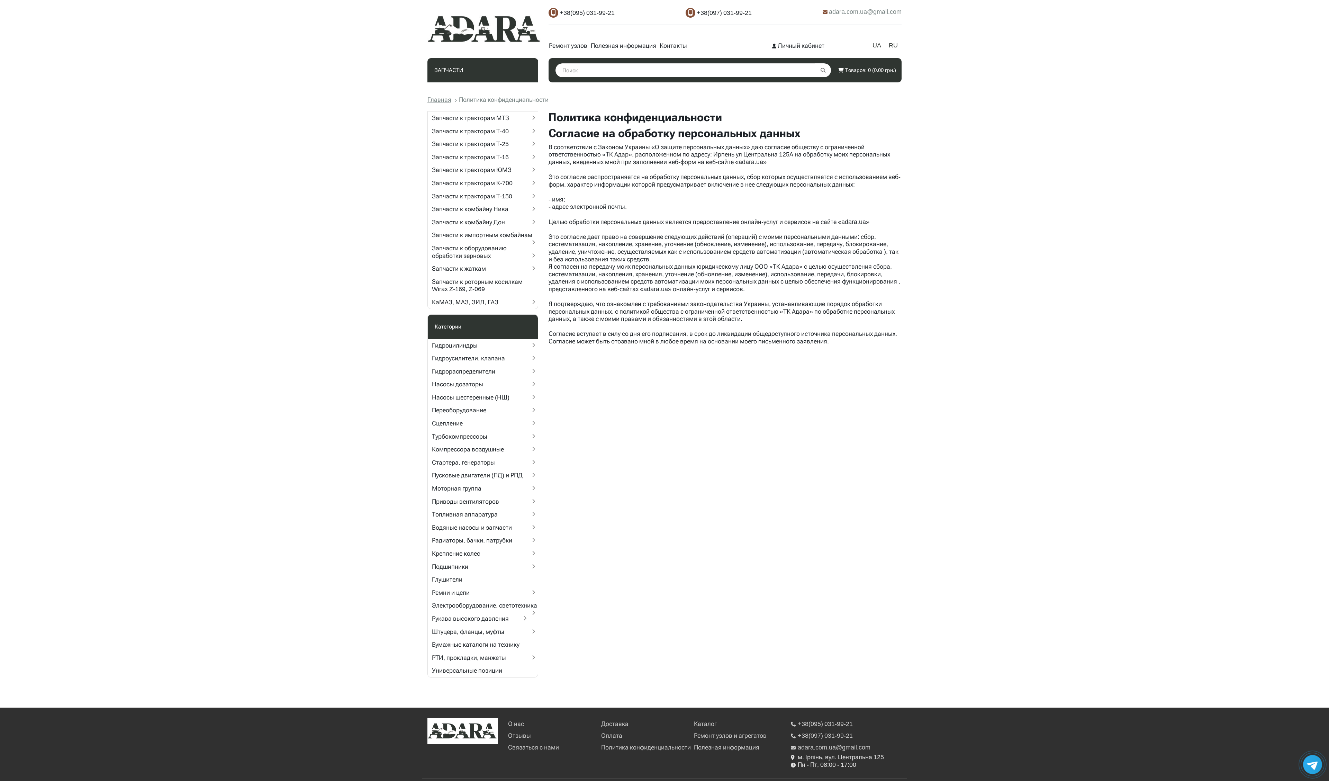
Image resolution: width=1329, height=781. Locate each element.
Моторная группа (456, 488)
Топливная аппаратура (465, 514)
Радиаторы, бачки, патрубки (472, 540)
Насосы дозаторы (457, 384)
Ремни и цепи (451, 592)
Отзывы (519, 735)
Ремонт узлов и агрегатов (730, 735)
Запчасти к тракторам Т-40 (470, 131)
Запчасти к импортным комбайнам (482, 235)
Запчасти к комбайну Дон (468, 222)
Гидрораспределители (463, 371)
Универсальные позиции (467, 670)
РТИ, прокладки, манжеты (469, 657)
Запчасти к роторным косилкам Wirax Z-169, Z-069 (477, 285)
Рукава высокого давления (470, 618)
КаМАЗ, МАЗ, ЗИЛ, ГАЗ (465, 302)
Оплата (611, 735)
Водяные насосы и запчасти (472, 527)
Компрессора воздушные (468, 449)
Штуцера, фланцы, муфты (468, 631)
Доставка (615, 723)
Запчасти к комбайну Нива (470, 209)
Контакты (673, 45)
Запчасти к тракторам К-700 (472, 183)
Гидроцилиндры (455, 345)
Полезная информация (623, 45)
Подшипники (450, 566)
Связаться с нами (533, 747)
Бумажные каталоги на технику (475, 644)
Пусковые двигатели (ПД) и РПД (477, 475)
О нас (516, 723)
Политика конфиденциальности (646, 747)
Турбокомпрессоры (459, 436)
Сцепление (447, 423)
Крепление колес (456, 553)
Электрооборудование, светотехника (484, 605)
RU (893, 45)
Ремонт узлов (568, 45)
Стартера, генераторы (463, 462)
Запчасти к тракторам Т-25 (470, 143)
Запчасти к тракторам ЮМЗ (472, 169)
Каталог (705, 723)
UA (877, 45)
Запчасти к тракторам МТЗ (470, 118)
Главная (439, 99)
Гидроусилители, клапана (468, 358)
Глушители (447, 579)
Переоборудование (459, 410)
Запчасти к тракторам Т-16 (470, 157)
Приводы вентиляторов (465, 501)
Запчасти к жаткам (459, 268)
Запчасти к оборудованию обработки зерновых (469, 251)
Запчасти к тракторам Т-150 (472, 196)
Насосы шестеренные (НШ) (470, 397)
